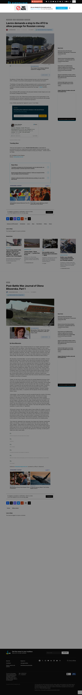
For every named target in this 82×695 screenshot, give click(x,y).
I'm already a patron (62, 8)
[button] (66, 1)
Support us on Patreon (36, 8)
